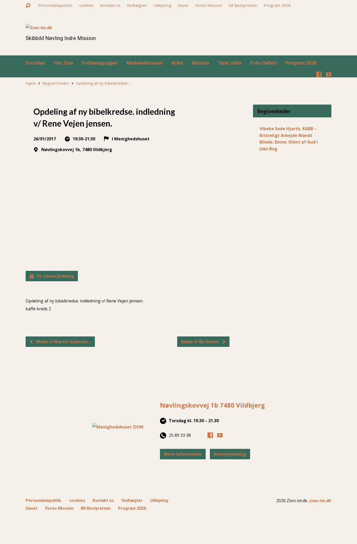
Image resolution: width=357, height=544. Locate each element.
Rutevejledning (230, 454)
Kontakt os (110, 5)
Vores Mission (208, 5)
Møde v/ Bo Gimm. (200, 342)
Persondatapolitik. (55, 5)
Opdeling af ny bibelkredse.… (103, 83)
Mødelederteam (144, 63)
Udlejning (162, 5)
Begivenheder (55, 83)
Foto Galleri (263, 63)
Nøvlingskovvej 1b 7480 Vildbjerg (212, 405)
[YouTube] (328, 74)
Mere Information (183, 454)
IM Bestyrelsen (242, 5)
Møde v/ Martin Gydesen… (63, 342)
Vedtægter (137, 5)
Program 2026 (277, 5)
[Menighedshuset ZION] (117, 427)
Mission (200, 63)
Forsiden (35, 63)
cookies (86, 5)
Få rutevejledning (55, 276)
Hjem (31, 83)
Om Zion (63, 63)
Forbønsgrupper (100, 63)
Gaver (183, 5)
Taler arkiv (229, 63)
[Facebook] (319, 74)
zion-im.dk (320, 500)
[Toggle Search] (28, 5)
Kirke (177, 63)
